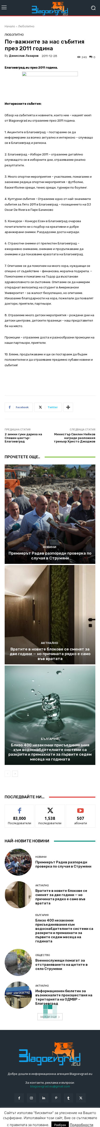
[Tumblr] (68, 1097)
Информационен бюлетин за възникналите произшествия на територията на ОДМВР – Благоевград (63, 997)
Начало (10, 26)
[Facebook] (18, 1097)
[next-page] (15, 774)
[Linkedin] (43, 1097)
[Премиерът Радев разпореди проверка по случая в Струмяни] (50, 514)
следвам (50, 808)
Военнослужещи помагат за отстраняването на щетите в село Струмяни (61, 964)
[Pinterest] (56, 1097)
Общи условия (59, 1117)
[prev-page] (7, 774)
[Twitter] (80, 1097)
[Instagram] (31, 1097)
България (49, 738)
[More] (68, 407)
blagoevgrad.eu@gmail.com (50, 1086)
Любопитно (26, 26)
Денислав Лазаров (24, 55)
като (19, 808)
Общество (42, 955)
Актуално (49, 642)
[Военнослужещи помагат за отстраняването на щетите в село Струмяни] (18, 962)
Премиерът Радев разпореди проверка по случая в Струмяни (50, 555)
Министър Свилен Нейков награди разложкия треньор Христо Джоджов (74, 437)
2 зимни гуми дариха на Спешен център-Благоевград (23, 437)
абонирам (81, 808)
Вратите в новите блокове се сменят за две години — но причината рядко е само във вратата (50, 654)
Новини (49, 547)
